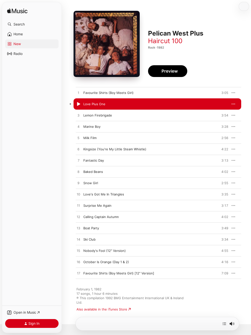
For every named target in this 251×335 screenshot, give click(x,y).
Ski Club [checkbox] (89, 239)
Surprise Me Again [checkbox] (97, 205)
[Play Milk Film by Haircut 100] (78, 138)
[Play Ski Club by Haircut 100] (78, 239)
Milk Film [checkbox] (90, 138)
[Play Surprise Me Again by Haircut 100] (78, 206)
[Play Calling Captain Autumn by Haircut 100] (78, 217)
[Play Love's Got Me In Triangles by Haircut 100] (78, 194)
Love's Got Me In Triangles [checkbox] (103, 194)
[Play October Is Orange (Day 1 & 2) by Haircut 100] (78, 262)
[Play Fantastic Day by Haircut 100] (78, 160)
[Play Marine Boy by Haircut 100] (78, 127)
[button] (31, 24)
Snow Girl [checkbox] (90, 183)
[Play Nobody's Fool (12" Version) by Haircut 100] (78, 251)
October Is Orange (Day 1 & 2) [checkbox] (106, 262)
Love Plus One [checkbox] (94, 104)
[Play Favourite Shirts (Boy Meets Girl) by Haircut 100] (78, 93)
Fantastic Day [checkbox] (93, 160)
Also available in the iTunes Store (101, 309)
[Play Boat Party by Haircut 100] (78, 228)
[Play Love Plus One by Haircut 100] (78, 104)
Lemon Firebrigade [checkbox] (97, 115)
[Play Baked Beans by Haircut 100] (78, 172)
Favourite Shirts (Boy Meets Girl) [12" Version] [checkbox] (118, 273)
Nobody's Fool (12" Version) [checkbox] (104, 251)
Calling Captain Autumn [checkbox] (101, 217)
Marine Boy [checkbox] (91, 127)
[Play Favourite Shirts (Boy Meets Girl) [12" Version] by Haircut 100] (78, 273)
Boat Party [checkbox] (91, 228)
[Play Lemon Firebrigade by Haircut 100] (78, 115)
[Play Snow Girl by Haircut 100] (78, 183)
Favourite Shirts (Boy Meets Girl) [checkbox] (108, 93)
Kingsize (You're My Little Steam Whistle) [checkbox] (114, 149)
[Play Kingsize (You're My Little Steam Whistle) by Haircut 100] (78, 149)
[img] (17, 11)
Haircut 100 (165, 41)
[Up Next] (224, 323)
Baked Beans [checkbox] (93, 172)
